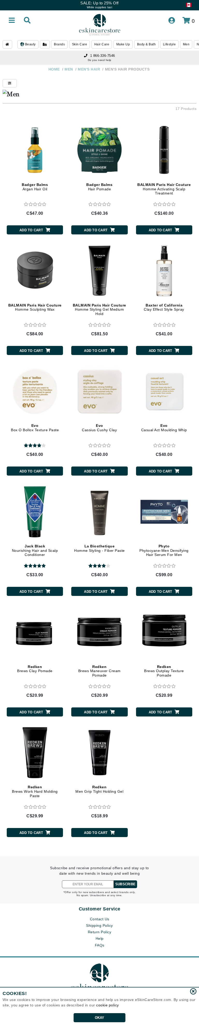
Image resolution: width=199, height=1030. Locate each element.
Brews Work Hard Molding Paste (35, 791)
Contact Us (99, 919)
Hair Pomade (99, 187)
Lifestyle (169, 44)
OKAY (99, 1018)
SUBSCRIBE (125, 884)
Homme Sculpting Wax (35, 307)
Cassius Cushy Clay (99, 427)
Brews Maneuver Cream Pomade (99, 671)
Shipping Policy (99, 925)
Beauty (30, 44)
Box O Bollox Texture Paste (35, 427)
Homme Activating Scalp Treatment (164, 189)
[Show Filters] (10, 83)
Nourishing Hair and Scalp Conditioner (35, 550)
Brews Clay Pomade (35, 669)
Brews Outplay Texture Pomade (164, 671)
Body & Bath (146, 44)
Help (100, 938)
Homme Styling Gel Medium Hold (99, 309)
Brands (59, 44)
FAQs (99, 945)
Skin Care (79, 44)
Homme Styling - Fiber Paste (99, 548)
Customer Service (99, 908)
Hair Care (101, 44)
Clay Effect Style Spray (164, 307)
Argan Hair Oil (35, 187)
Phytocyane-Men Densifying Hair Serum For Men (164, 550)
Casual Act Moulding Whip (164, 427)
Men (186, 44)
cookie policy (107, 1005)
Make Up (123, 44)
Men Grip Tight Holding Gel (99, 789)
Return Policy (99, 932)
